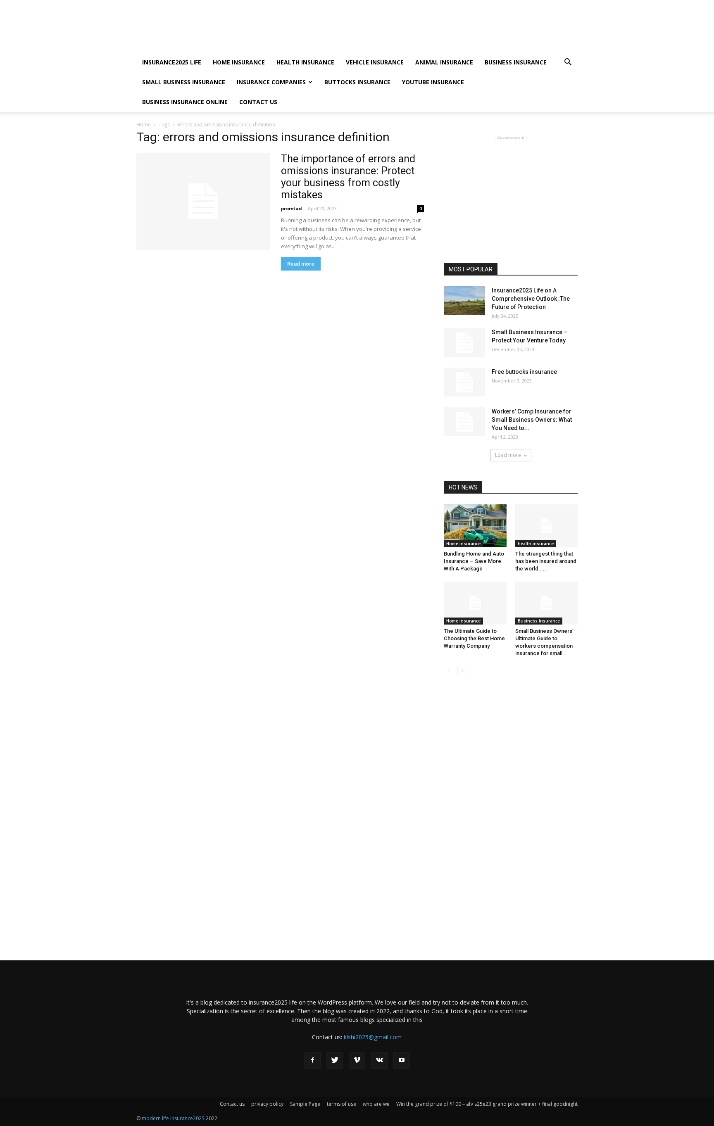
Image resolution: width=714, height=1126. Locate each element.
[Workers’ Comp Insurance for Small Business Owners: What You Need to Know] (464, 421)
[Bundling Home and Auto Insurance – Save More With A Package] (475, 525)
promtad (291, 208)
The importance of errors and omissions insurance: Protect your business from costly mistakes (348, 177)
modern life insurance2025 (174, 1118)
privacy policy (267, 1103)
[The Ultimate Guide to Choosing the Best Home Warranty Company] (475, 603)
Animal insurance (444, 62)
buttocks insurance (357, 82)
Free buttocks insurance (524, 371)
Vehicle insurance (375, 62)
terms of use (341, 1103)
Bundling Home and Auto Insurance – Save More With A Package (474, 561)
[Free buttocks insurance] (464, 382)
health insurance (305, 62)
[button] (568, 63)
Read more (300, 264)
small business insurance (183, 82)
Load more (508, 454)
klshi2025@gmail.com (373, 1037)
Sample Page (305, 1103)
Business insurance (516, 62)
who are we (376, 1103)
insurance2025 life (171, 62)
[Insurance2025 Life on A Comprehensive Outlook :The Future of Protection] (464, 300)
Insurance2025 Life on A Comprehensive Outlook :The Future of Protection (531, 298)
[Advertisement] (427, 30)
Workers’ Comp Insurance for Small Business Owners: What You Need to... (532, 419)
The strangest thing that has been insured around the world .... (545, 561)
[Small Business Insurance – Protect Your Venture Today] (464, 342)
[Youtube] (401, 1060)
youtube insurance (433, 82)
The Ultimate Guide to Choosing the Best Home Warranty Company (474, 638)
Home (143, 124)
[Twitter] (334, 1060)
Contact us (258, 102)
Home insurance (239, 62)
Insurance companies (271, 82)
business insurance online (185, 102)
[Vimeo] (357, 1060)
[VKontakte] (379, 1060)
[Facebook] (312, 1060)
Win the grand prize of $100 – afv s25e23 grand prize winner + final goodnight (487, 1103)
